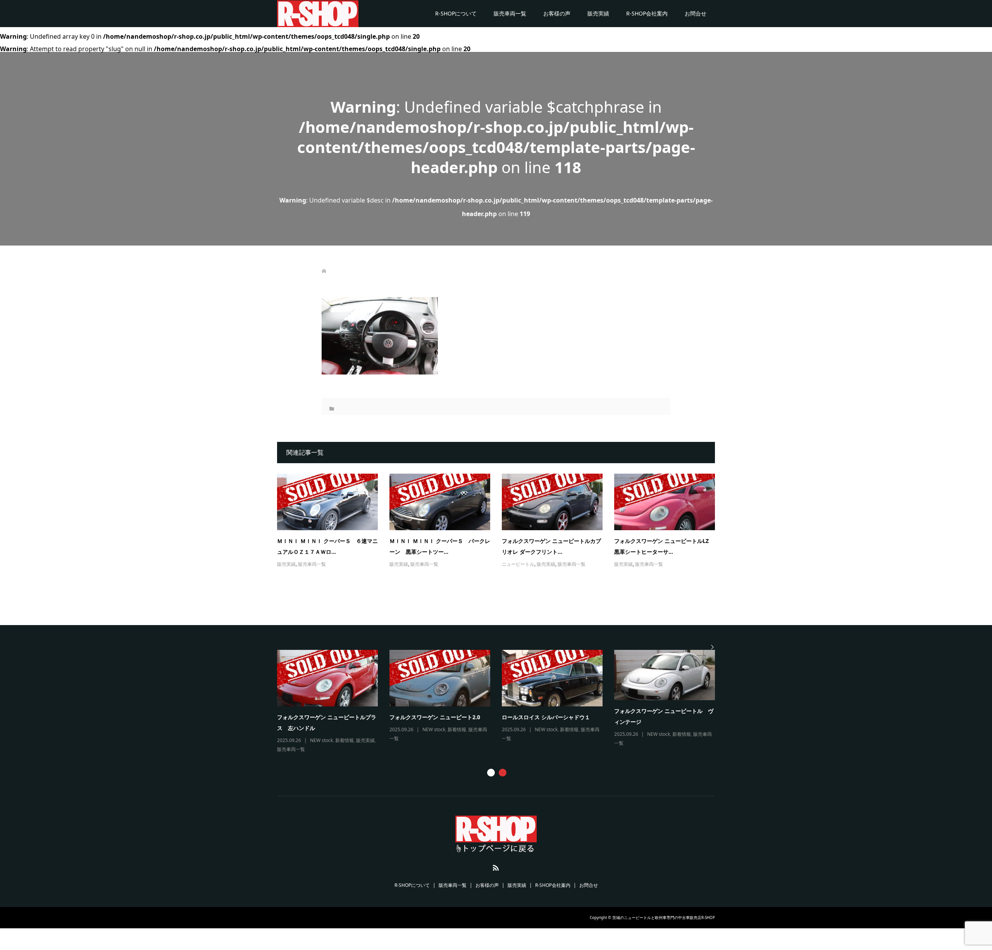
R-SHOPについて (456, 13)
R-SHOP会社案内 (647, 13)
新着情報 (344, 740)
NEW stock (321, 740)
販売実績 (598, 13)
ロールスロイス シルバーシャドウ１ (546, 717)
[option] (502, 702)
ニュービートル (518, 564)
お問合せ (695, 13)
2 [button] (502, 772)
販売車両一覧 (510, 13)
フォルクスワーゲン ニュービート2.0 (434, 717)
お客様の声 (556, 13)
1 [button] (491, 772)
